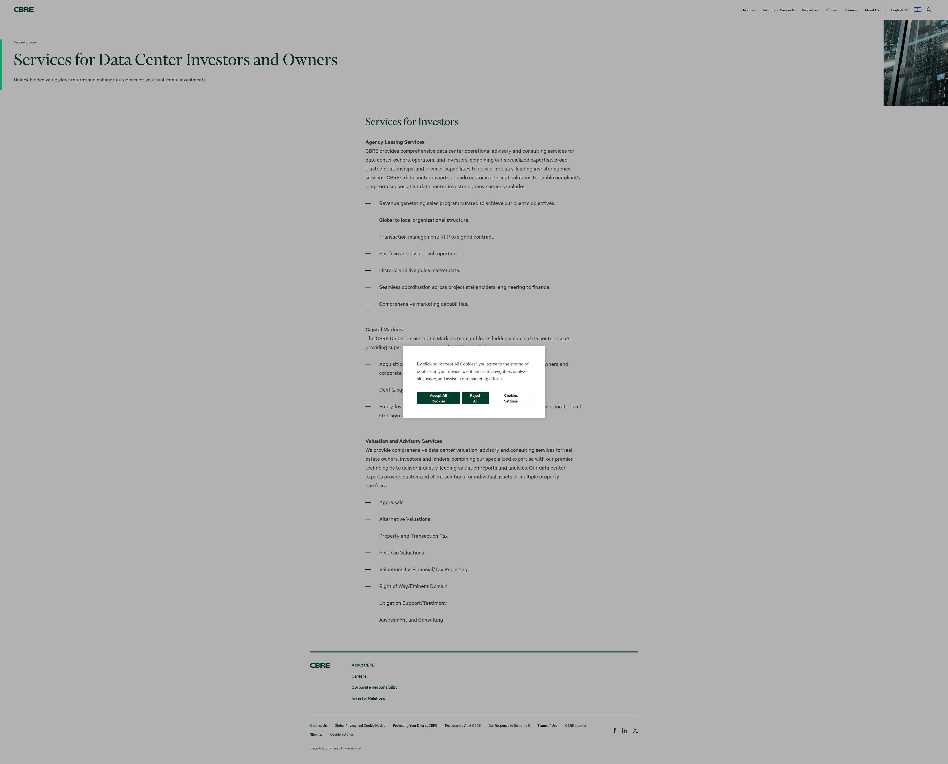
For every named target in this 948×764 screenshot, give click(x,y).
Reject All (475, 397)
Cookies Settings (511, 397)
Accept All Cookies (438, 397)
